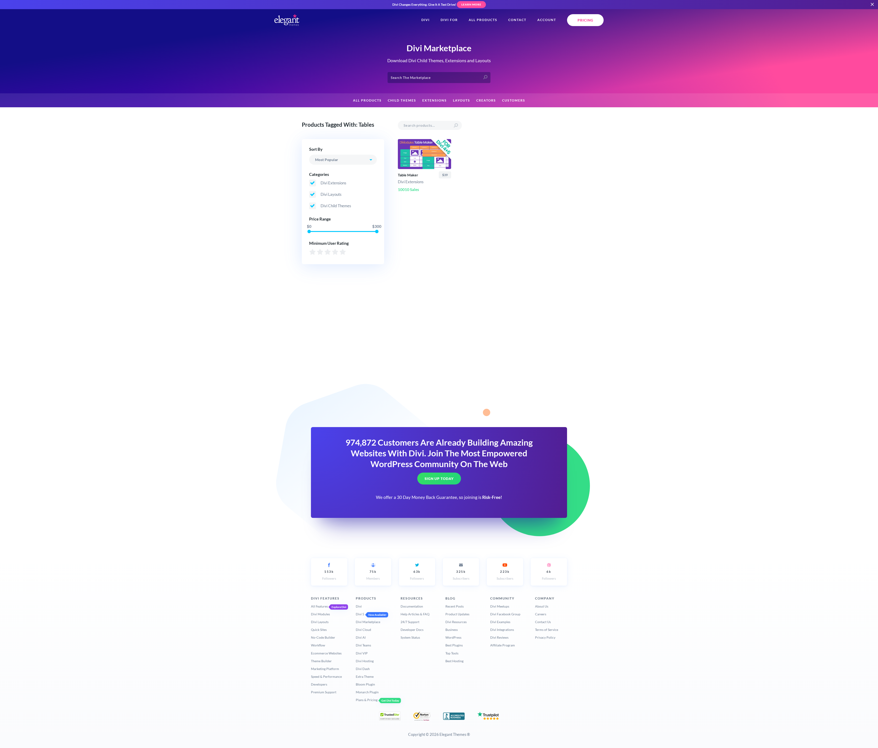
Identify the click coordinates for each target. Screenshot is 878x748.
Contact (517, 20)
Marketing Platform (325, 669)
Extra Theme (365, 676)
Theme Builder (321, 661)
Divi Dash (363, 669)
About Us (541, 606)
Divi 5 (360, 614)
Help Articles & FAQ (415, 614)
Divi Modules (320, 614)
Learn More (471, 4)
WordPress (453, 637)
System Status (410, 637)
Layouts (461, 100)
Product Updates (457, 614)
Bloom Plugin (365, 684)
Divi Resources (456, 622)
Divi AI (361, 637)
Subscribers (461, 575)
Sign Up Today (439, 478)
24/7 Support (410, 622)
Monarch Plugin (367, 692)
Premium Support (323, 692)
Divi (425, 20)
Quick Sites (319, 630)
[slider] (309, 231)
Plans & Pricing (366, 700)
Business (451, 630)
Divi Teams (363, 645)
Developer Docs (412, 630)
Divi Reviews (499, 637)
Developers (319, 684)
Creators (486, 100)
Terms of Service (546, 630)
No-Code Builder (323, 637)
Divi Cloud (363, 630)
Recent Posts (454, 606)
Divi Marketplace (368, 622)
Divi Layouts (320, 622)
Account (546, 20)
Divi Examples (500, 622)
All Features (319, 606)
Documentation (412, 606)
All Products (483, 20)
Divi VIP (362, 653)
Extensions (434, 100)
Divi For (449, 20)
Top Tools (451, 653)
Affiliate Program (502, 645)
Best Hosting (454, 661)
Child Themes (402, 100)
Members (373, 575)
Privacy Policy (545, 637)
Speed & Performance (326, 676)
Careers (540, 614)
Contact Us (543, 622)
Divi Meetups (499, 606)
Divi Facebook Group (505, 614)
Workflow (318, 645)
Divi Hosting (365, 661)
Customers (513, 100)
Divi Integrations (502, 630)
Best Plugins (454, 645)
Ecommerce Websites (326, 653)
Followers (329, 575)
